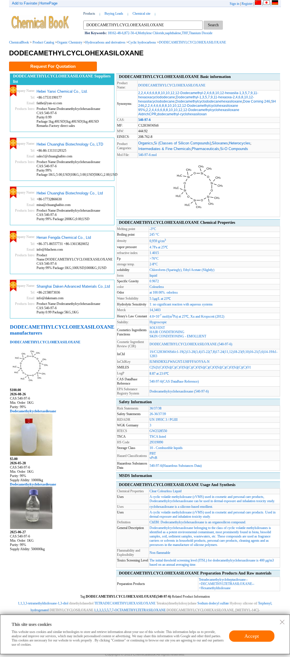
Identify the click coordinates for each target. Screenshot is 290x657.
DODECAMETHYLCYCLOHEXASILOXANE (192, 42)
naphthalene (173, 33)
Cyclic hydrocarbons (142, 42)
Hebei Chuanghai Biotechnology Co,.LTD (70, 144)
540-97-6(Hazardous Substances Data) (176, 466)
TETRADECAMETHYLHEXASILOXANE (124, 603)
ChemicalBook (19, 42)
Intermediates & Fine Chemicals (164, 149)
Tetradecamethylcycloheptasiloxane (222, 580)
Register (247, 4)
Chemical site (141, 14)
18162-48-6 (115, 33)
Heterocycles (239, 143)
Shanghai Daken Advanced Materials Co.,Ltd (73, 286)
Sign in (234, 4)
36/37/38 (155, 408)
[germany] (275, 4)
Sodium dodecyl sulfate (213, 603)
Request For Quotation (53, 66)
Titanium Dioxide (200, 33)
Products (89, 14)
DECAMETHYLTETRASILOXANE (226, 584)
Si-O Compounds (234, 149)
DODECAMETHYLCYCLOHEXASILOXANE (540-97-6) (191, 344)
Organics (145, 143)
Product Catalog (43, 42)
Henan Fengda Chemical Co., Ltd (64, 237)
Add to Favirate (24, 3)
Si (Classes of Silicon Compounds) (182, 143)
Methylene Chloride (151, 33)
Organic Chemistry (69, 42)
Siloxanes (220, 143)
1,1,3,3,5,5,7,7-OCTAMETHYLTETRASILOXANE (130, 610)
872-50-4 (130, 33)
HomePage (48, 3)
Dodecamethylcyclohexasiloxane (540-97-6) (179, 391)
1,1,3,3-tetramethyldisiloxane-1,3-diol (43, 603)
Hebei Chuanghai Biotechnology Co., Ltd (70, 193)
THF (185, 33)
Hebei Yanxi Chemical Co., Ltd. (62, 91)
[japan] (266, 4)
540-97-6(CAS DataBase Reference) (174, 381)
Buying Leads (114, 14)
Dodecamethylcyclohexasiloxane (33, 411)
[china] (258, 4)
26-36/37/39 (158, 414)
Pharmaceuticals (205, 149)
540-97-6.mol (147, 155)
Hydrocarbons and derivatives (105, 42)
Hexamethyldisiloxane (216, 588)
